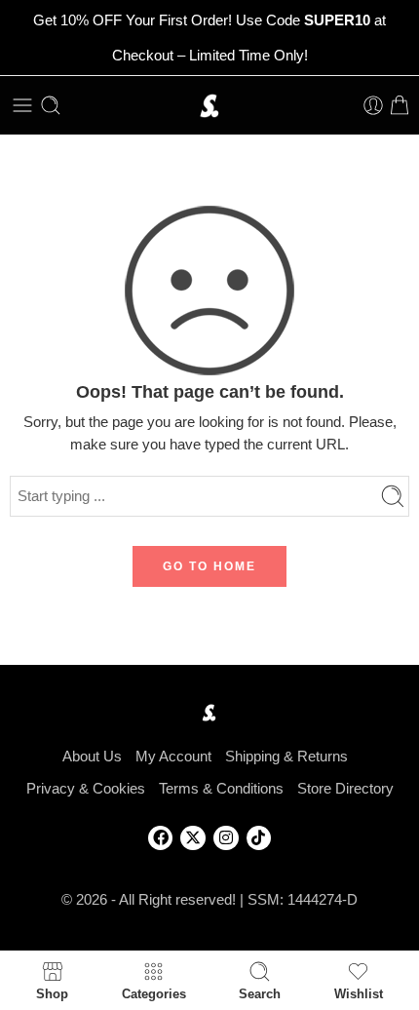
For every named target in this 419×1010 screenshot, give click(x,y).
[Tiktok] (259, 838)
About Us (92, 756)
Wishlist (358, 993)
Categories (154, 993)
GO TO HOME (209, 566)
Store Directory (345, 788)
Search (260, 993)
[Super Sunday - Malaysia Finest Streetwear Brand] (210, 106)
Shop (52, 993)
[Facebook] (160, 838)
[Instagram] (226, 838)
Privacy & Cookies (85, 788)
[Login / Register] (373, 105)
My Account (173, 756)
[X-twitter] (193, 838)
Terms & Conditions (221, 788)
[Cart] (399, 105)
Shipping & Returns (286, 756)
